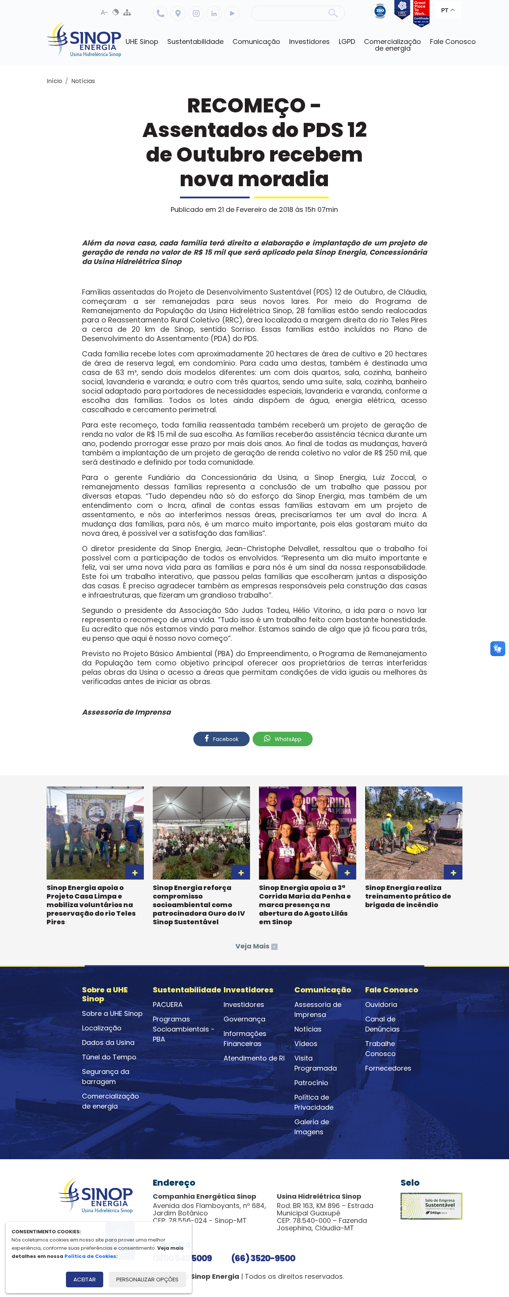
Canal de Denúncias (382, 1024)
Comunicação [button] (256, 41)
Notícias (83, 81)
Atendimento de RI (254, 1058)
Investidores (244, 1004)
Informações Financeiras (245, 1038)
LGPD (347, 41)
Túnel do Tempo (109, 1057)
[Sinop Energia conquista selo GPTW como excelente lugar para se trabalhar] (420, 14)
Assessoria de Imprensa (317, 1009)
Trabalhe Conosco (380, 1048)
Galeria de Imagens (311, 1127)
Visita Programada (315, 1063)
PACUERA (168, 1004)
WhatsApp (287, 739)
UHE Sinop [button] (142, 41)
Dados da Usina (108, 1042)
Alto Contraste (116, 12)
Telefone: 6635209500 (160, 13)
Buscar (333, 13)
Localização (178, 13)
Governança (244, 1019)
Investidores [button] (309, 41)
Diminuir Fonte (105, 12)
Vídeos (305, 1043)
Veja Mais (255, 946)
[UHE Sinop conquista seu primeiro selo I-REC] (401, 14)
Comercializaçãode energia (392, 45)
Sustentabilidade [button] (195, 41)
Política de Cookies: (91, 1256)
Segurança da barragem (105, 1076)
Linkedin (213, 13)
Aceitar (84, 1279)
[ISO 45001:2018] (381, 14)
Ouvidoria (381, 1004)
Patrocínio (311, 1082)
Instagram (196, 13)
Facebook (225, 739)
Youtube (231, 13)
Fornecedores (388, 1068)
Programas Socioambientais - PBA (184, 1029)
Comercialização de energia (110, 1101)
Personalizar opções (147, 1279)
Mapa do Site (127, 12)
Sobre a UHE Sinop (112, 1013)
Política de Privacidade (313, 1102)
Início (54, 81)
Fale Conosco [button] (453, 41)
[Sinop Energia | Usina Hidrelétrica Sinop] (84, 39)
